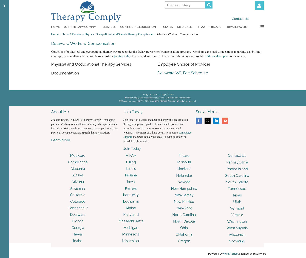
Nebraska (184, 175)
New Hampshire (184, 188)
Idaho (77, 241)
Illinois (131, 169)
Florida (77, 221)
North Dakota (184, 221)
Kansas (131, 188)
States (65, 34)
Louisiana (131, 201)
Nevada (184, 182)
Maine (131, 208)
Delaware (78, 214)
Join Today (132, 148)
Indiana (131, 175)
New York (184, 208)
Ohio (184, 228)
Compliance (78, 162)
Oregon (184, 241)
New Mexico (184, 201)
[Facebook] (199, 121)
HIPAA (131, 155)
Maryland (131, 214)
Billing (131, 162)
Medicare (77, 155)
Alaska (77, 175)
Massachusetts (130, 221)
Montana (184, 169)
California (77, 195)
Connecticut (78, 208)
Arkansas (77, 188)
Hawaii (77, 234)
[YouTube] (225, 121)
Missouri (184, 162)
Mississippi (131, 241)
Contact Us (240, 19)
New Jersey (184, 195)
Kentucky (131, 195)
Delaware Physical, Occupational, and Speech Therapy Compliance (112, 34)
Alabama (77, 169)
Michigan (130, 228)
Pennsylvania (237, 162)
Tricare (184, 155)
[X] (208, 121)
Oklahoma (184, 234)
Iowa (131, 182)
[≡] (258, 26)
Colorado (77, 201)
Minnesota (131, 234)
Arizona (78, 182)
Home (55, 34)
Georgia (78, 228)
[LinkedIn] (216, 121)
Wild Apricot (231, 253)
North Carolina (184, 215)
